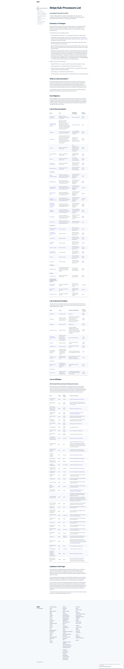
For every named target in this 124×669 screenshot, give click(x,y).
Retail (64, 639)
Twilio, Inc (51, 148)
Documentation (65, 651)
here (83, 580)
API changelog (65, 655)
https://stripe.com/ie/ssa (78, 489)
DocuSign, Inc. (52, 313)
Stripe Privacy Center (41, 12)
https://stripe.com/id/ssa (78, 454)
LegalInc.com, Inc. (53, 269)
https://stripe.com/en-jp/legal (79, 458)
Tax (50, 639)
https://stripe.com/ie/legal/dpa (75, 491)
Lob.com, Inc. (52, 261)
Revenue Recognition (53, 636)
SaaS (63, 624)
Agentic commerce (66, 611)
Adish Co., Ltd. (52, 222)
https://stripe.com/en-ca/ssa (79, 399)
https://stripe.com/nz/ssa (78, 464)
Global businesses (66, 617)
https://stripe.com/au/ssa (78, 438)
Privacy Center (81, 38)
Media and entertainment (67, 634)
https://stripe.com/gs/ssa (75, 543)
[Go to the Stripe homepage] (38, 607)
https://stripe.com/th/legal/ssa (79, 471)
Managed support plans (80, 637)
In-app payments (65, 619)
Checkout (51, 615)
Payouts (51, 634)
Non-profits (65, 635)
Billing (51, 612)
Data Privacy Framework (41, 21)
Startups (64, 609)
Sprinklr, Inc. (52, 132)
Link (50, 628)
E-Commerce (65, 613)
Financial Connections (53, 623)
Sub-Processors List (40, 22)
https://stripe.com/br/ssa (78, 553)
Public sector (65, 638)
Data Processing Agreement (42, 13)
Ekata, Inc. (51, 256)
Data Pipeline (52, 620)
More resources (78, 623)
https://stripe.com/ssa (78, 408)
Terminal (51, 641)
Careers (77, 628)
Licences (77, 619)
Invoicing (51, 626)
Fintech (64, 628)
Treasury (51, 642)
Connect (51, 617)
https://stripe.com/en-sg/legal (79, 468)
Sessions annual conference (80, 613)
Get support (78, 636)
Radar (51, 635)
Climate (51, 616)
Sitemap (77, 620)
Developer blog (65, 659)
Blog (76, 611)
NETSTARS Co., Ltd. (53, 294)
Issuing (51, 627)
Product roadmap (79, 627)
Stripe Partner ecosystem (67, 646)
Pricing (51, 608)
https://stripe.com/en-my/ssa (79, 461)
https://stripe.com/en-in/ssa (79, 441)
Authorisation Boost (53, 611)
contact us (55, 30)
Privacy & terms (78, 615)
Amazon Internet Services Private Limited (53, 124)
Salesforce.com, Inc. (53, 330)
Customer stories (79, 609)
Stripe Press (78, 631)
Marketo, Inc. (52, 324)
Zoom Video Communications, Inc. (53, 337)
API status (64, 654)
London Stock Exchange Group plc (53, 233)
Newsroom (78, 629)
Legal (38, 6)
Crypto (51, 619)
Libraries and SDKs (66, 656)
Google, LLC (52, 319)
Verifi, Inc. (51, 159)
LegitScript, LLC (53, 346)
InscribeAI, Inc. (52, 238)
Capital (51, 613)
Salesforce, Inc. (52, 139)
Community (78, 612)
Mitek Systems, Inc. (53, 168)
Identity (51, 624)
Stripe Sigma (52, 638)
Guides (77, 608)
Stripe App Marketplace (67, 644)
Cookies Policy (39, 23)
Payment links (52, 631)
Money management (66, 622)
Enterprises (65, 608)
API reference (65, 652)
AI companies (65, 626)
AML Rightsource (53, 181)
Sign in (77, 640)
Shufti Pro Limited (53, 247)
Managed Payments (53, 630)
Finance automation (66, 616)
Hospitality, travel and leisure (67, 631)
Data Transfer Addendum (41, 14)
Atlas (50, 609)
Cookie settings (78, 621)
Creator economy (66, 627)
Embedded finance (66, 615)
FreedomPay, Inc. (53, 276)
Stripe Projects (65, 658)
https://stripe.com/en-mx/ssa (79, 558)
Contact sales (78, 632)
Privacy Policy (39, 10)
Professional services (66, 636)
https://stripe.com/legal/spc (75, 413)
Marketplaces (65, 620)
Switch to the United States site (104, 666)
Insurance (64, 632)
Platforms (64, 623)
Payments (51, 632)
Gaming (64, 630)
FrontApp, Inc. (52, 216)
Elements (51, 622)
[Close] (122, 664)
